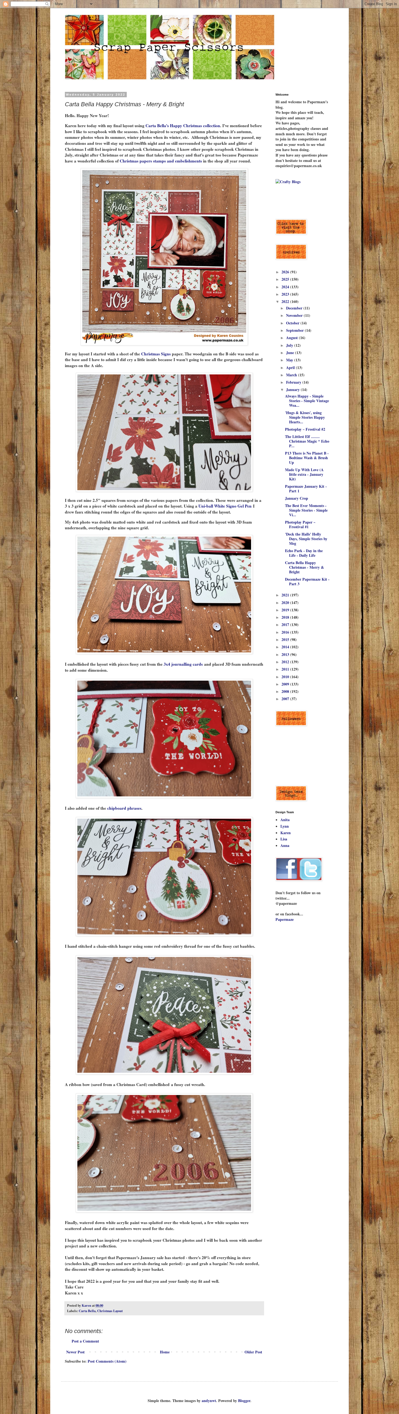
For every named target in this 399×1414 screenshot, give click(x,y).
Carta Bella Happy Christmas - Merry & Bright (304, 567)
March (292, 375)
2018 (285, 617)
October (293, 323)
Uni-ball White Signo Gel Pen (225, 506)
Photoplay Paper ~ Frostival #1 (300, 524)
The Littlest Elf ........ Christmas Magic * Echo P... (307, 441)
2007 (285, 699)
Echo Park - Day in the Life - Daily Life (304, 553)
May (290, 360)
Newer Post (75, 1352)
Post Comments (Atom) (107, 1361)
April (291, 367)
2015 (285, 639)
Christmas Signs (156, 354)
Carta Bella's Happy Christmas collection (182, 126)
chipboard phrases (124, 808)
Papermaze (285, 919)
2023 (285, 294)
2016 (285, 632)
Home (165, 1352)
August (292, 337)
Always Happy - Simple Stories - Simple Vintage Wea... (307, 400)
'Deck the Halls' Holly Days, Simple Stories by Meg (306, 538)
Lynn (284, 826)
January (293, 389)
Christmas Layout (110, 1310)
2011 (285, 669)
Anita (285, 819)
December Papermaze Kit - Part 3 (307, 581)
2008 (285, 691)
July (290, 345)
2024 (285, 287)
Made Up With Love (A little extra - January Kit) (304, 474)
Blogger (244, 1400)
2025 (285, 279)
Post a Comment (85, 1341)
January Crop (296, 498)
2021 (285, 595)
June (290, 352)
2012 (285, 662)
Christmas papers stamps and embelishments (160, 161)
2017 (285, 624)
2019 (285, 610)
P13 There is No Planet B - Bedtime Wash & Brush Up (307, 457)
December (294, 308)
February (294, 382)
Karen (285, 833)
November (295, 315)
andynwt (209, 1400)
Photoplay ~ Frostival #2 (305, 429)
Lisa (283, 839)
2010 (285, 677)
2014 (285, 647)
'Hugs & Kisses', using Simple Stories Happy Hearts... (305, 417)
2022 (285, 301)
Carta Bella (87, 1310)
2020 (285, 602)
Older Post (253, 1352)
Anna (284, 845)
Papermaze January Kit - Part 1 (306, 488)
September (295, 330)
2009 (285, 684)
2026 (285, 272)
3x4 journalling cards (183, 664)
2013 (285, 654)
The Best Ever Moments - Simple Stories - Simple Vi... (306, 510)
